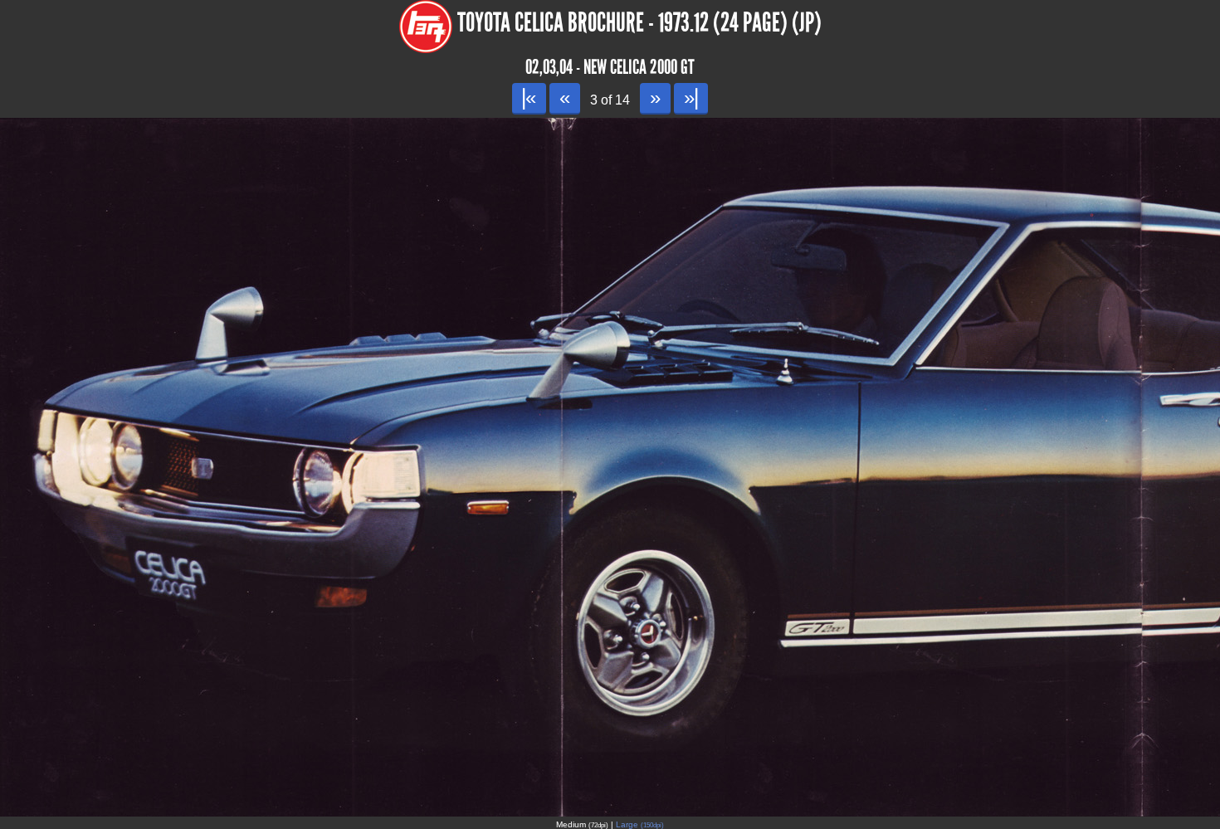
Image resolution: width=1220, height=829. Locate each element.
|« (529, 97)
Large (640, 824)
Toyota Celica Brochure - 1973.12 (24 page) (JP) (639, 23)
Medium (582, 824)
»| (691, 97)
